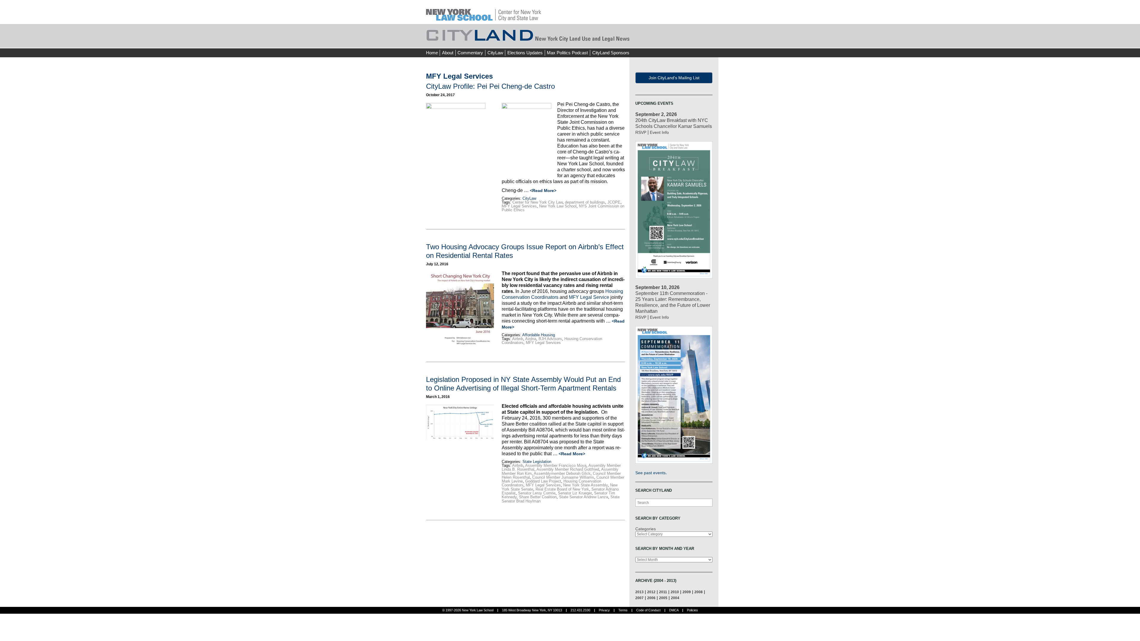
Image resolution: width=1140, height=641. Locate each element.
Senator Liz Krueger (575, 493)
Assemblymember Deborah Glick (562, 473)
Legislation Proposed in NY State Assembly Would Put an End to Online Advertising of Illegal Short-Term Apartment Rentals (523, 383)
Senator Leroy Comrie (536, 493)
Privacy (604, 610)
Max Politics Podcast (567, 52)
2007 (639, 598)
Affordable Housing (538, 335)
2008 (698, 592)
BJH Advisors (550, 339)
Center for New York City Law (537, 202)
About (447, 52)
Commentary (470, 52)
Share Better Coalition (538, 497)
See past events (650, 472)
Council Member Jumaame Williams (563, 477)
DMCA (673, 610)
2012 (651, 592)
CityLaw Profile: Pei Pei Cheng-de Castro (490, 86)
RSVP (640, 132)
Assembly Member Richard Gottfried (567, 469)
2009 (687, 592)
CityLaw (495, 52)
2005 (663, 598)
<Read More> (543, 190)
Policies (692, 610)
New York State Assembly (585, 485)
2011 (663, 592)
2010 (675, 592)
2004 (675, 598)
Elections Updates (525, 52)
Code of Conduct (648, 610)
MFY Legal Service (589, 297)
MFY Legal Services (519, 206)
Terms (623, 610)
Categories (645, 529)
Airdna (530, 339)
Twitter (702, 41)
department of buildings (585, 202)
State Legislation (536, 461)
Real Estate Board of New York (562, 489)
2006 (651, 598)
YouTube (713, 41)
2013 (639, 592)
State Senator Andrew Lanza (583, 497)
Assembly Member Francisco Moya (555, 465)
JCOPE (613, 202)
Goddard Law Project (543, 481)
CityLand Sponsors (610, 52)
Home (432, 52)
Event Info (659, 132)
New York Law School (558, 206)
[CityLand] (483, 11)
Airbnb (517, 339)
